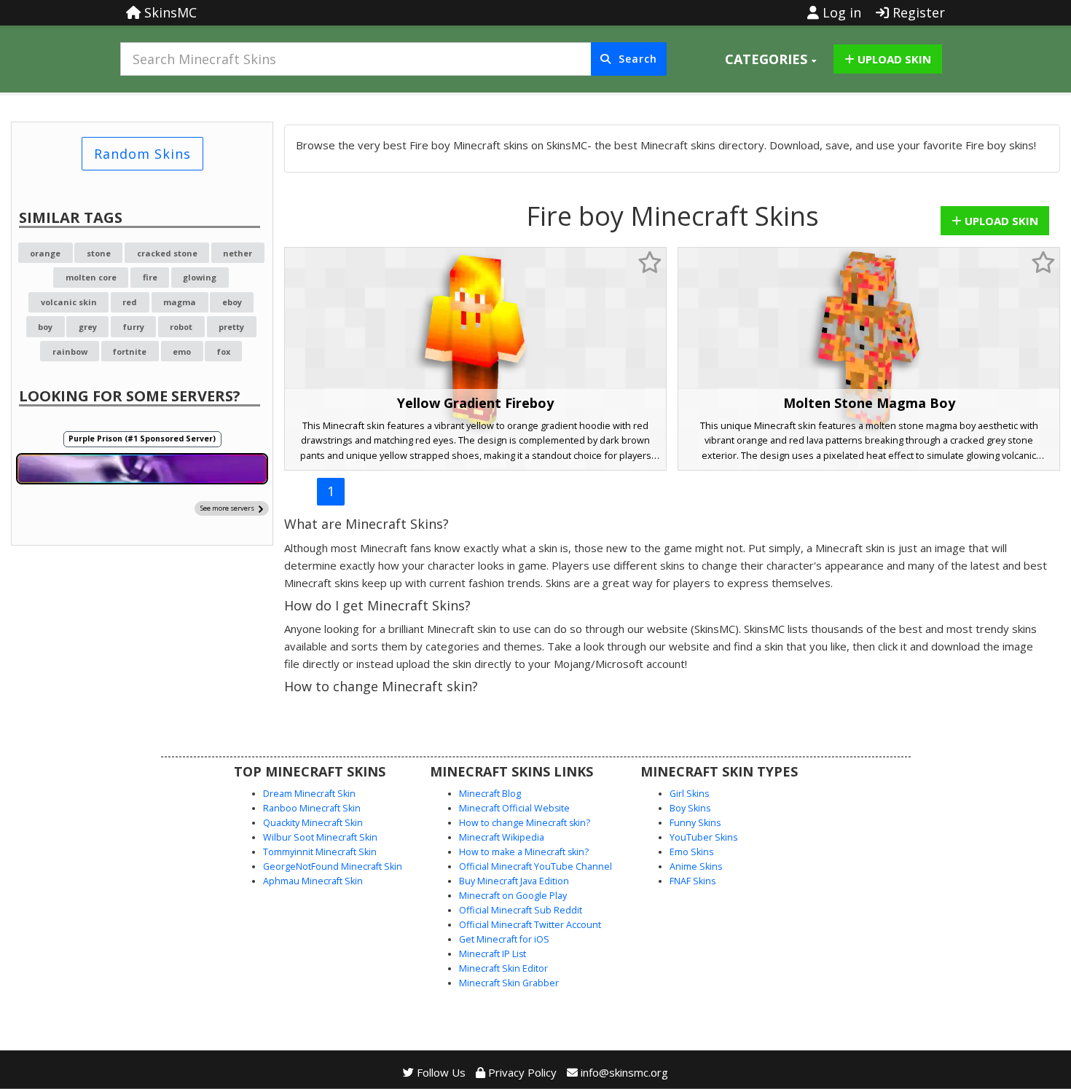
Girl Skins (689, 793)
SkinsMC (169, 12)
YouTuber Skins (703, 837)
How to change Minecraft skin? (524, 823)
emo (182, 351)
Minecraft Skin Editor (503, 968)
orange (45, 253)
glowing (199, 277)
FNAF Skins (692, 881)
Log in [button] (840, 12)
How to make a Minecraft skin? (524, 852)
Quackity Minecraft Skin (313, 823)
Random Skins (142, 153)
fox (223, 351)
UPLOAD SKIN (893, 59)
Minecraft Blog (490, 793)
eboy (232, 301)
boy (45, 326)
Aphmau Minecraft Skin (313, 881)
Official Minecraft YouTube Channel (535, 866)
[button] (770, 59)
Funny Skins (695, 823)
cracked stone (167, 253)
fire (150, 277)
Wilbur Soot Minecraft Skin (320, 837)
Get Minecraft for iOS (504, 939)
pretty (231, 326)
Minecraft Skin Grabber (509, 983)
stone (99, 253)
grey (88, 326)
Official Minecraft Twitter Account (530, 925)
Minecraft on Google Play (513, 895)
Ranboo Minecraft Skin (312, 808)
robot (181, 326)
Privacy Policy (521, 1072)
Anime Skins (696, 866)
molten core (91, 277)
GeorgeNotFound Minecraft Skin (332, 866)
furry (133, 326)
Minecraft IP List (492, 954)
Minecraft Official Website (514, 808)
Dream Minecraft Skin (309, 793)
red (129, 301)
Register (917, 12)
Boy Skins (690, 808)
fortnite (129, 351)
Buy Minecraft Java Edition (514, 881)
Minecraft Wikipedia (501, 837)
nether (237, 253)
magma (179, 301)
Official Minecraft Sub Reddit (520, 910)
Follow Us (440, 1072)
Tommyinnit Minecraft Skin (320, 852)
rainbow (69, 351)
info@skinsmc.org (624, 1072)
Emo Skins (691, 852)
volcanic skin (69, 301)
